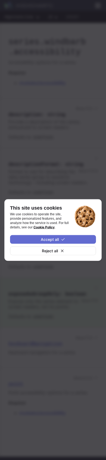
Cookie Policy (44, 227)
